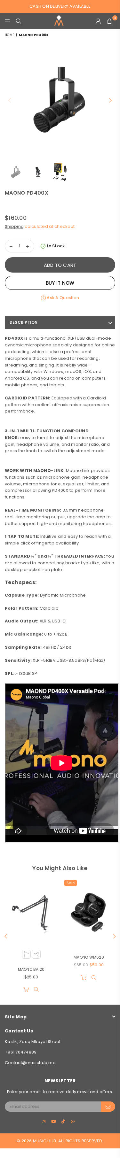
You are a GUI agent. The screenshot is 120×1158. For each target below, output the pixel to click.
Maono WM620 (89, 957)
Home (9, 35)
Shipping (14, 226)
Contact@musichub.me (30, 1063)
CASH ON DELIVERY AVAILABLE (60, 6)
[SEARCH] (18, 21)
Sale (71, 882)
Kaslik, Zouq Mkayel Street (33, 1041)
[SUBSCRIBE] (108, 1106)
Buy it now (60, 283)
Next (110, 100)
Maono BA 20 (31, 969)
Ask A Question (62, 298)
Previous (9, 100)
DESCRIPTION (24, 322)
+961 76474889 (20, 1052)
